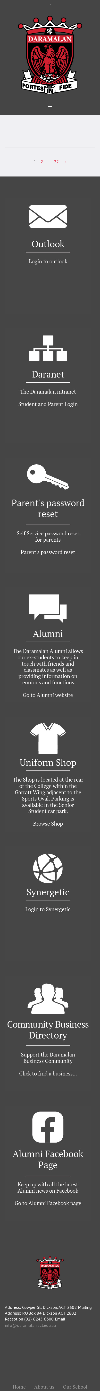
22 (56, 161)
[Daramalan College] (50, 54)
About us (44, 1387)
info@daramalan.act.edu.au (30, 1325)
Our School (75, 1387)
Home (19, 1387)
